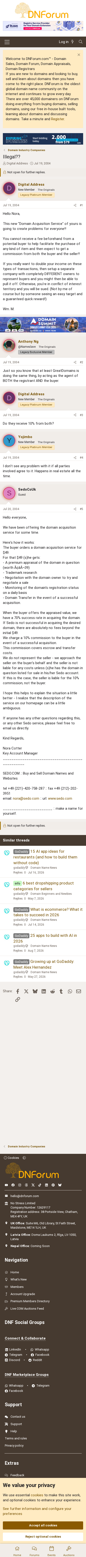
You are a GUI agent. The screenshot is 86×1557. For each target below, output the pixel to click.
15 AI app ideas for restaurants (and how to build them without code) (45, 857)
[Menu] (7, 42)
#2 (81, 362)
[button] (24, 1158)
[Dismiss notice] (78, 55)
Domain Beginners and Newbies (51, 893)
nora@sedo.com (26, 798)
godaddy (19, 867)
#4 (81, 457)
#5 (81, 509)
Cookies (13, 1158)
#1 (81, 205)
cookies (37, 1495)
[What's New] (73, 42)
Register (57, 119)
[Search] (81, 42)
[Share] (75, 205)
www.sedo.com (60, 798)
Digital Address (17, 163)
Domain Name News (44, 867)
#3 (81, 415)
